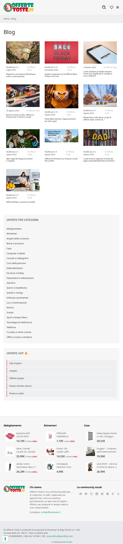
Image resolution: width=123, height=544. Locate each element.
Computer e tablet (16, 253)
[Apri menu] (117, 7)
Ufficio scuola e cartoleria (19, 337)
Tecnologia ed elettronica (19, 322)
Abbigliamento (14, 228)
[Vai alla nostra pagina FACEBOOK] (86, 493)
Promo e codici (16, 393)
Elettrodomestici (15, 268)
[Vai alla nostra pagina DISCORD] (80, 493)
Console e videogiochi (17, 258)
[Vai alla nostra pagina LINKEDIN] (96, 493)
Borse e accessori (15, 243)
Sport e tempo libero (17, 317)
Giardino (11, 282)
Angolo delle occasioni (18, 238)
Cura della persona (16, 263)
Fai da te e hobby (15, 273)
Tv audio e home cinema (19, 332)
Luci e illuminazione (17, 302)
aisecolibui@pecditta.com (60, 536)
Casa (9, 248)
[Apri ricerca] (104, 7)
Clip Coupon (15, 363)
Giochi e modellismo (17, 287)
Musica (10, 307)
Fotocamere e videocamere (20, 278)
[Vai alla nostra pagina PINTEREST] (102, 493)
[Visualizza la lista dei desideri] (111, 7)
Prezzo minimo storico (20, 385)
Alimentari (12, 233)
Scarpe (10, 312)
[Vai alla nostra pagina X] (118, 493)
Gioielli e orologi (15, 292)
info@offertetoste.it (51, 512)
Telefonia (11, 327)
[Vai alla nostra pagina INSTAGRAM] (91, 493)
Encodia (69, 542)
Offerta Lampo (16, 378)
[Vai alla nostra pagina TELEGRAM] (107, 493)
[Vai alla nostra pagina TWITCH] (113, 493)
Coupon (13, 370)
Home (6, 18)
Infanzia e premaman (17, 297)
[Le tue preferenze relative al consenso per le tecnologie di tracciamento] (5, 539)
